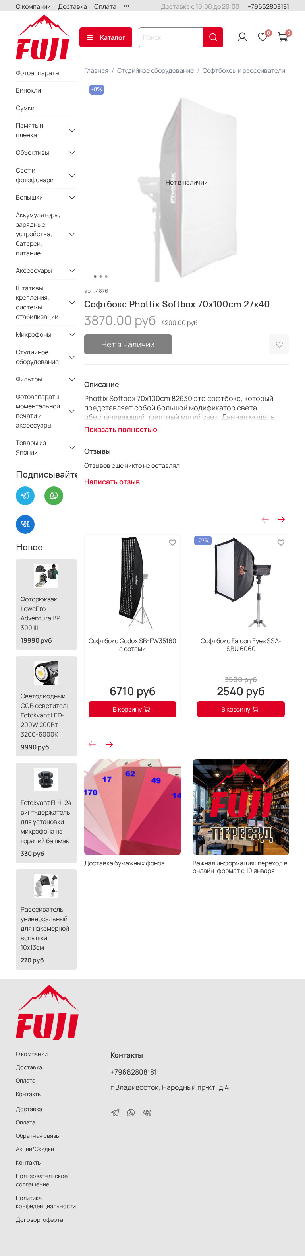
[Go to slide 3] (106, 276)
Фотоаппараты (38, 72)
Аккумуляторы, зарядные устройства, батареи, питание (38, 233)
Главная (96, 70)
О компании (33, 6)
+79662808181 (268, 6)
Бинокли (28, 90)
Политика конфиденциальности (46, 1202)
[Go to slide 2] (100, 276)
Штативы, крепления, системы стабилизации (37, 302)
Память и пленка (29, 130)
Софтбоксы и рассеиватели (244, 70)
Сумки (25, 107)
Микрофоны (33, 334)
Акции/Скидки (35, 1149)
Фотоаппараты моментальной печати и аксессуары (38, 411)
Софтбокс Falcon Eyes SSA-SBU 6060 (241, 644)
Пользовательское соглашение (42, 1180)
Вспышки (29, 197)
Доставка (72, 6)
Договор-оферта (39, 1219)
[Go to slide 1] (95, 276)
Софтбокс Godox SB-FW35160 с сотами (132, 644)
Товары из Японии (31, 447)
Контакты (29, 1094)
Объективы (32, 152)
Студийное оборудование (155, 70)
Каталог (112, 37)
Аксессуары (34, 270)
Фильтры (29, 379)
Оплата (105, 6)
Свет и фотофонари (35, 175)
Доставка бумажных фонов (124, 863)
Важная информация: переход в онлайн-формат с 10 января (240, 867)
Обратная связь (37, 1135)
